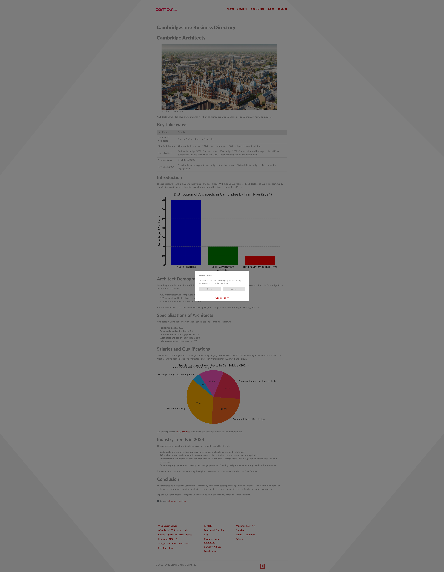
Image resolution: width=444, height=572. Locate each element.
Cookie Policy (222, 298)
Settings (210, 289)
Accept (234, 289)
